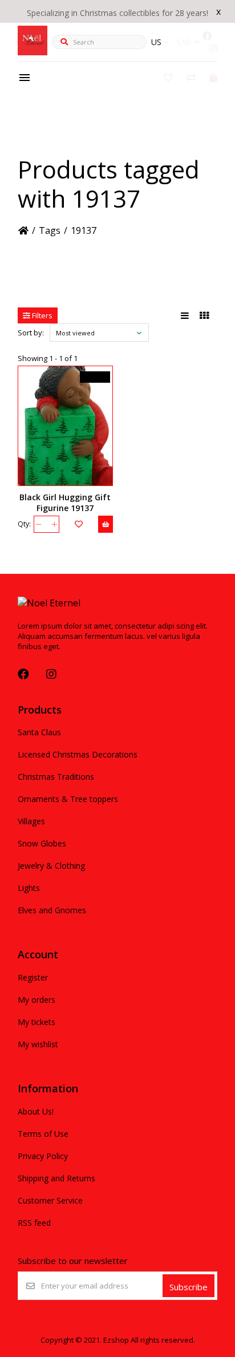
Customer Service (50, 1200)
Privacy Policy (43, 1156)
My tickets (36, 1021)
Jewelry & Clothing (51, 865)
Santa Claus (39, 732)
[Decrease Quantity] (38, 524)
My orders (36, 999)
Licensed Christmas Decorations (77, 754)
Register (33, 977)
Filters (41, 315)
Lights (29, 887)
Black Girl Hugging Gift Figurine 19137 (65, 502)
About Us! (36, 1111)
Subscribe (188, 1287)
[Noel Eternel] (32, 52)
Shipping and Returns (56, 1178)
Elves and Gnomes (52, 910)
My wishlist (38, 1044)
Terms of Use (43, 1133)
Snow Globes (42, 843)
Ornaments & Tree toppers (68, 798)
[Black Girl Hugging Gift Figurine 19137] (65, 426)
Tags (49, 230)
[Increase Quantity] (54, 524)
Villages (31, 821)
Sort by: (31, 332)
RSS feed (34, 1222)
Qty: (24, 524)
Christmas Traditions (56, 776)
